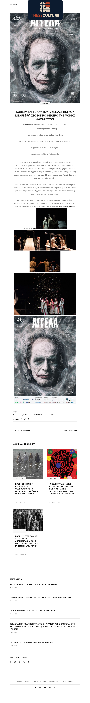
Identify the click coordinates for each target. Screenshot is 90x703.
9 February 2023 (20, 502)
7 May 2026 (13, 601)
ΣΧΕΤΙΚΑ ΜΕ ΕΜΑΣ (24, 682)
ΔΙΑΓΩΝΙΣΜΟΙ (68, 682)
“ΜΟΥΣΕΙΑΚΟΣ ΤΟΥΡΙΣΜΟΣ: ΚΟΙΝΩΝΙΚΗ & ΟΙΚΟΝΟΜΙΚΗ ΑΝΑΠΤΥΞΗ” (41, 597)
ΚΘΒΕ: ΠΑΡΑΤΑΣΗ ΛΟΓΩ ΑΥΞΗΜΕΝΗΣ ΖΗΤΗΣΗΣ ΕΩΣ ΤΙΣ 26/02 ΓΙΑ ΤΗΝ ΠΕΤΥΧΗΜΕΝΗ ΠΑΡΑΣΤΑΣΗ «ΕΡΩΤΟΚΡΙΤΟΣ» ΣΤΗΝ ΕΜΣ (61, 489)
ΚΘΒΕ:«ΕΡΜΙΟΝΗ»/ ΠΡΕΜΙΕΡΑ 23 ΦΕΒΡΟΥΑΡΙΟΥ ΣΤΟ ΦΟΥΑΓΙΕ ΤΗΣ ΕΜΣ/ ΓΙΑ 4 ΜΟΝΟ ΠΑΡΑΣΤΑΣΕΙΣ (26, 489)
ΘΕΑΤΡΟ (45, 103)
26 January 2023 (52, 124)
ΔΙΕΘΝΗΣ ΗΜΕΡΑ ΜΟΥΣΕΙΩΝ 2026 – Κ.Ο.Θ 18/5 (31, 642)
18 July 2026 (13, 587)
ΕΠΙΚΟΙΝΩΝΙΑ (54, 682)
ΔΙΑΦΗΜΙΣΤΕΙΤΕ (40, 682)
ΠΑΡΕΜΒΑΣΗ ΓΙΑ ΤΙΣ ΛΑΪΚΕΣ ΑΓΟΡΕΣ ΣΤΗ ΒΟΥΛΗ (32, 611)
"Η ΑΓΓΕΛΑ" (17, 415)
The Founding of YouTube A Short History (33, 584)
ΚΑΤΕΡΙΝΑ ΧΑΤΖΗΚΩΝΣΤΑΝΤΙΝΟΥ (34, 124)
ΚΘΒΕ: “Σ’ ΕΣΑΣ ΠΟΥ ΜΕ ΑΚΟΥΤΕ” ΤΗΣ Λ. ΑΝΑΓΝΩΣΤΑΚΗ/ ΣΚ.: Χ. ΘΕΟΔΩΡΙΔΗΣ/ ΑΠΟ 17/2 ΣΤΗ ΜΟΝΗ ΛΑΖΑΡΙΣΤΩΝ (26, 541)
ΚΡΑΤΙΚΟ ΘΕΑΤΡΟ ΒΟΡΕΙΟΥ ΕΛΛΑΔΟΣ (39, 415)
